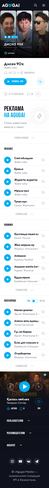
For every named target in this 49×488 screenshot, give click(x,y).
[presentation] (10, 386)
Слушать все (21, 214)
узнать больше (21, 138)
